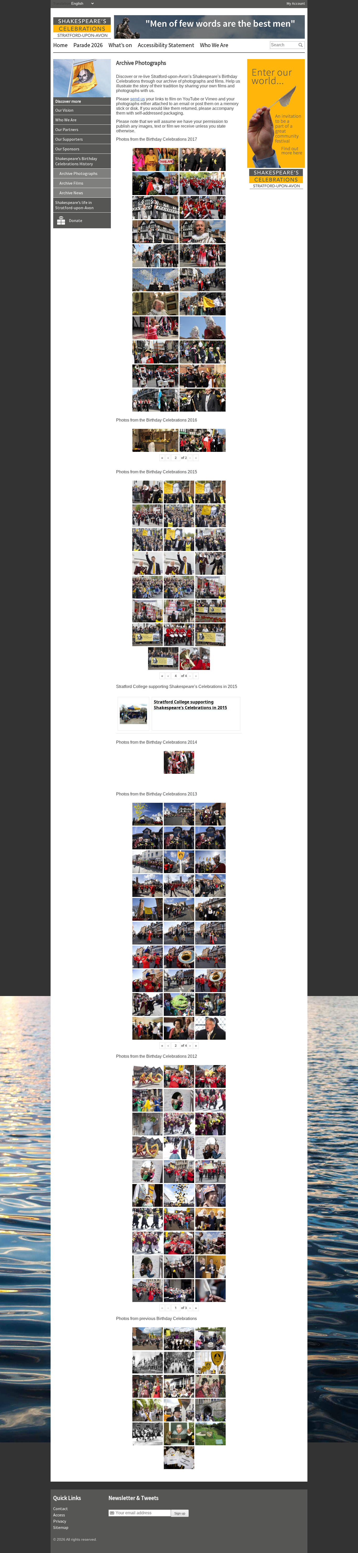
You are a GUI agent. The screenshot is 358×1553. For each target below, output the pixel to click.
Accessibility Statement (166, 45)
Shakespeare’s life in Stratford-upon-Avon (74, 205)
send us (137, 99)
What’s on (120, 45)
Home (60, 45)
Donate (75, 220)
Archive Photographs (78, 173)
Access (59, 1514)
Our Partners (66, 129)
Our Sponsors (67, 148)
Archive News (71, 192)
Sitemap (60, 1527)
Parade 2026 (88, 45)
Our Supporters (69, 139)
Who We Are (214, 45)
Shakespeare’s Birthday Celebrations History (76, 161)
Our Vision (64, 110)
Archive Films (71, 183)
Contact (60, 1508)
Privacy (59, 1521)
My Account (296, 3)
